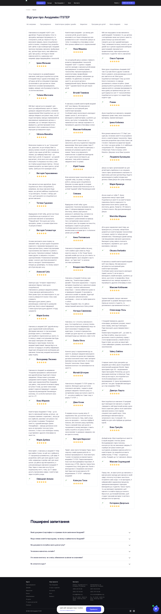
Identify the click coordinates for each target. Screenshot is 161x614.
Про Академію (53, 584)
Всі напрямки (31, 24)
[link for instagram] (134, 611)
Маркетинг (83, 24)
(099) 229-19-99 (77, 589)
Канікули (28, 605)
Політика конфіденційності (67, 610)
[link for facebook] (130, 611)
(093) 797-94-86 (78, 591)
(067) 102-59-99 (95, 589)
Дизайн (28, 587)
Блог (69, 3)
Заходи (49, 3)
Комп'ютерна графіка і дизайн (65, 24)
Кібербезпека (30, 596)
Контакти (77, 3)
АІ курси (28, 599)
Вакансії (51, 596)
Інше (126, 24)
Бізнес (28, 593)
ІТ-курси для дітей (31, 602)
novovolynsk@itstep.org (97, 594)
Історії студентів (54, 587)
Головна (28, 9)
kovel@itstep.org (77, 594)
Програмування (45, 24)
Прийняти (93, 609)
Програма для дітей (98, 24)
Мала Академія (115, 24)
